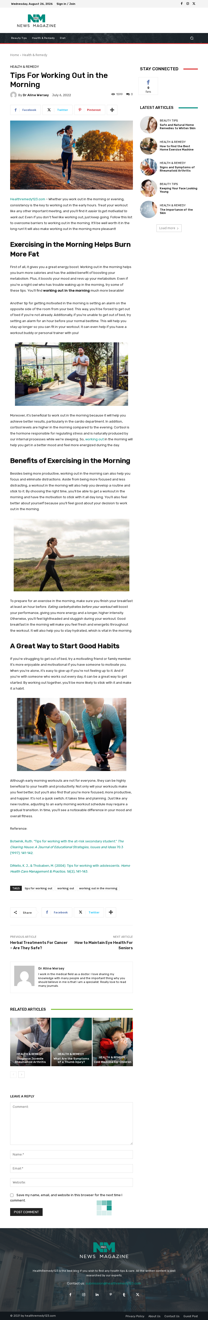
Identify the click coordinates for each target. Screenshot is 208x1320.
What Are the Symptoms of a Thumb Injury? (71, 1060)
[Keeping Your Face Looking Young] (148, 188)
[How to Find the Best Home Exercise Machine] (148, 146)
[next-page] (21, 1074)
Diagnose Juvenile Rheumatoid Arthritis (30, 1060)
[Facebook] (182, 4)
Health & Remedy (34, 55)
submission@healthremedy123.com (113, 1283)
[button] (192, 38)
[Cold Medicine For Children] (113, 1042)
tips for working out (38, 888)
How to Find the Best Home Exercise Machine (177, 148)
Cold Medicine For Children (112, 1062)
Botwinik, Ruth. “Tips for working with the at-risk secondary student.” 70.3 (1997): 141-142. (67, 847)
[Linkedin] (97, 1295)
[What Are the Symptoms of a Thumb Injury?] (71, 1042)
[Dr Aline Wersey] (14, 95)
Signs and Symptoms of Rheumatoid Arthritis (177, 169)
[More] (112, 110)
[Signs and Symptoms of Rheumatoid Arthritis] (148, 167)
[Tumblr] (124, 1295)
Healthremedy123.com (27, 199)
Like (148, 81)
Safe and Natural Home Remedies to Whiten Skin (178, 126)
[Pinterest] (111, 1295)
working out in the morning (98, 888)
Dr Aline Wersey (36, 95)
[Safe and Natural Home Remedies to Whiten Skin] (148, 124)
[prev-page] (13, 1074)
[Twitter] (194, 4)
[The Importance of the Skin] (148, 209)
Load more (167, 228)
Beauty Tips (169, 120)
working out (94, 439)
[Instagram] (188, 4)
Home (14, 55)
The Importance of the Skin (176, 211)
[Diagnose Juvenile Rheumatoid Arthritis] (30, 1042)
